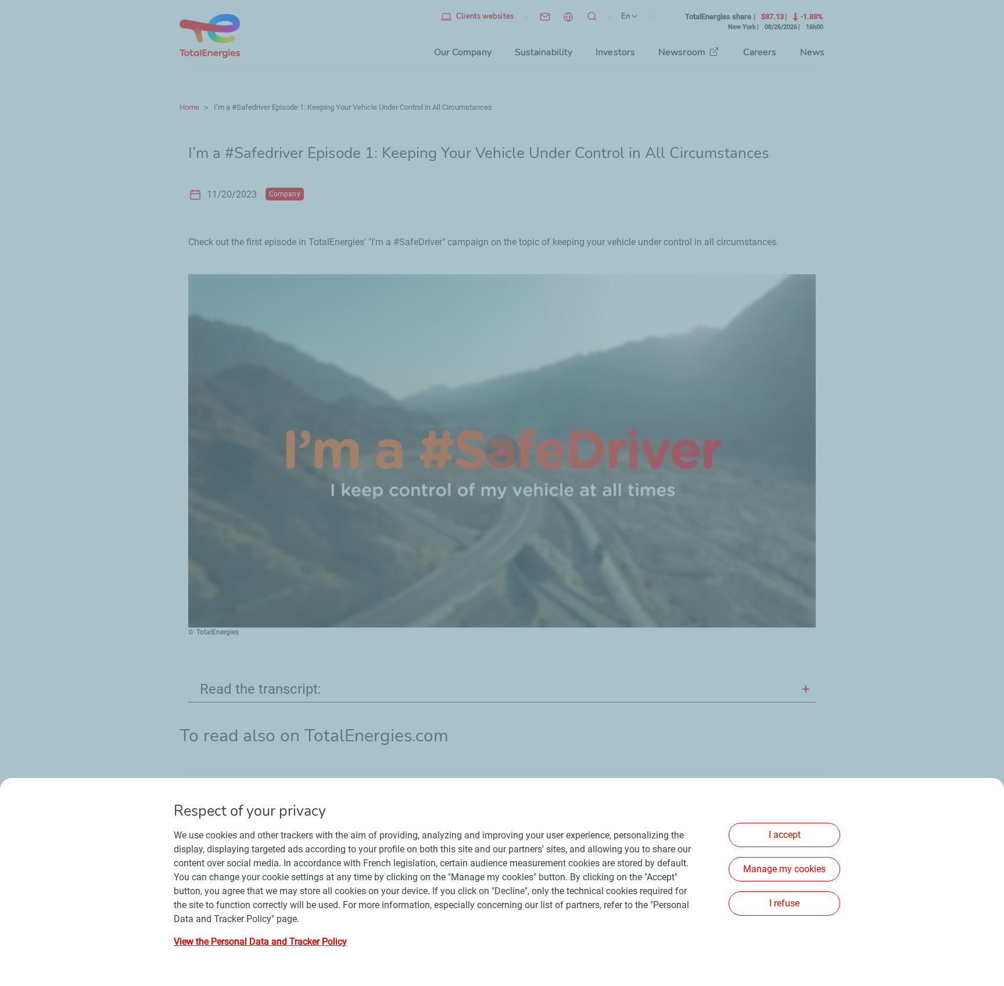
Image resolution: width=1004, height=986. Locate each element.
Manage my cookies (784, 868)
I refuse (784, 903)
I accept (785, 834)
